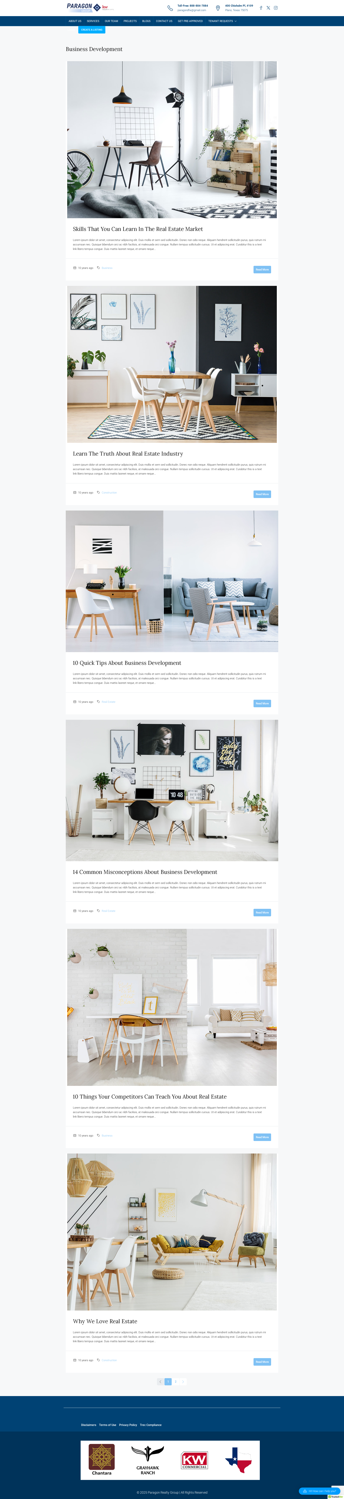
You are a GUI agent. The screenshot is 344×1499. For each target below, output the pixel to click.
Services (93, 21)
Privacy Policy (128, 1425)
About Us (75, 21)
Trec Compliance (151, 1425)
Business (107, 268)
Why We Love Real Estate (105, 1321)
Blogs (146, 21)
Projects (130, 21)
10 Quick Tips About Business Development (127, 662)
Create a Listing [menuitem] (91, 29)
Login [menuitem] (71, 29)
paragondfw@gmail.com (192, 10)
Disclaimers (88, 1425)
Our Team (111, 21)
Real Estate (108, 701)
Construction (109, 492)
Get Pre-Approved (190, 21)
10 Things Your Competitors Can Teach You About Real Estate (150, 1096)
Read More (262, 269)
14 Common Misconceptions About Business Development (145, 872)
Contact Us (164, 21)
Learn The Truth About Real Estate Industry (128, 453)
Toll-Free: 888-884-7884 (193, 5)
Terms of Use (107, 1425)
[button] (319, 1491)
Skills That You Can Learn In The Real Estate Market (138, 229)
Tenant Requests (220, 21)
